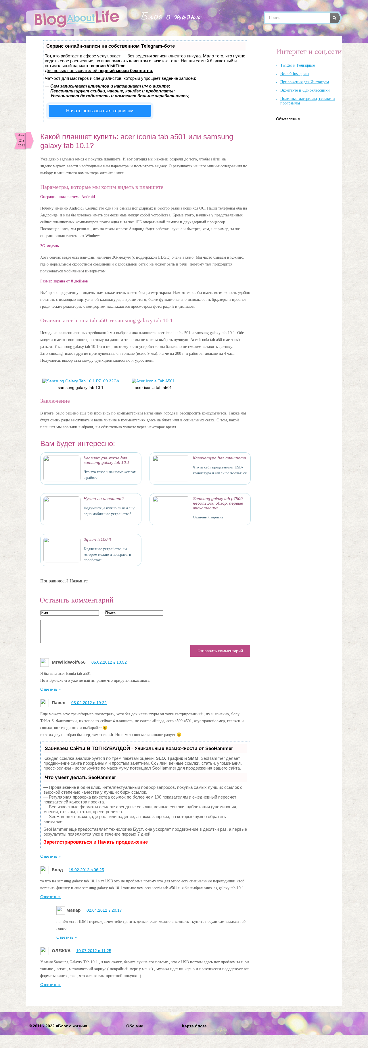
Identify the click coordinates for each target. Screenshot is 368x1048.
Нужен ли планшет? (104, 498)
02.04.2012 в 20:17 (104, 910)
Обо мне (134, 1026)
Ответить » (50, 689)
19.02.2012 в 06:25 (86, 869)
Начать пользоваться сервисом (99, 110)
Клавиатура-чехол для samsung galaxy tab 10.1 (106, 460)
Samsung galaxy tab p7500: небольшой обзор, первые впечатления (218, 503)
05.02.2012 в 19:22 (89, 702)
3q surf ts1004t (97, 539)
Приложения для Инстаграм (304, 82)
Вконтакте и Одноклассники (305, 90)
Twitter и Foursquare (297, 65)
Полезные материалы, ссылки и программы (307, 100)
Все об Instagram (294, 73)
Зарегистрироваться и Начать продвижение (95, 842)
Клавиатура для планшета (219, 458)
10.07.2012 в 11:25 (93, 950)
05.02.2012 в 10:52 (109, 662)
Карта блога (194, 1026)
